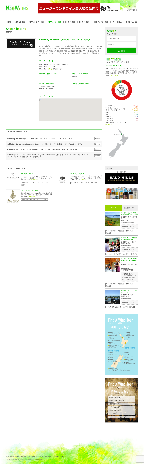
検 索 (123, 51)
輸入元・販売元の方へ (22, 456)
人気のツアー (114, 208)
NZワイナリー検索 (54, 22)
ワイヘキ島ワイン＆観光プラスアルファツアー (129, 238)
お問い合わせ (133, 10)
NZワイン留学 (70, 22)
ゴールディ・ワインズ (77, 174)
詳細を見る (34, 180)
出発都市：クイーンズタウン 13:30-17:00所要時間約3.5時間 (129, 267)
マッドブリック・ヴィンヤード (30, 191)
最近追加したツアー (130, 208)
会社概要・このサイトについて (55, 456)
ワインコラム (117, 22)
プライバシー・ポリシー (37, 456)
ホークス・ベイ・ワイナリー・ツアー (129, 291)
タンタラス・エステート (28, 174)
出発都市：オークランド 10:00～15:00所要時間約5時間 (128, 243)
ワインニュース (131, 22)
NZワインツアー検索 (36, 22)
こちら (49, 69)
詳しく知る (108, 124)
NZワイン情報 (84, 22)
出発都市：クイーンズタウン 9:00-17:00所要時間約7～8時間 (129, 219)
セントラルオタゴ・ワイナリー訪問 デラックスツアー (129, 214)
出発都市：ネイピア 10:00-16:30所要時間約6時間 (127, 296)
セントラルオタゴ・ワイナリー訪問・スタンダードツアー (129, 260)
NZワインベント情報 (100, 22)
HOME (9, 22)
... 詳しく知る (113, 75)
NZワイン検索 (20, 22)
